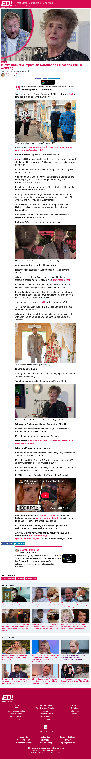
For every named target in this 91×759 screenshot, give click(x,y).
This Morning (16, 714)
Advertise (45, 737)
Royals (74, 705)
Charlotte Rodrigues (14, 74)
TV (16, 708)
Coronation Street (61, 280)
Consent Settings (67, 737)
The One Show (45, 705)
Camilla (42, 302)
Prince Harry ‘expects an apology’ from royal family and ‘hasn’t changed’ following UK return (73, 657)
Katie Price (74, 711)
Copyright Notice (67, 743)
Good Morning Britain (16, 711)
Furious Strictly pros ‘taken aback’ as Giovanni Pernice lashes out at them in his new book (16, 681)
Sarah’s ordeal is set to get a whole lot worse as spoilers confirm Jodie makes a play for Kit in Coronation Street (15, 627)
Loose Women (16, 717)
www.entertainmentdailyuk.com (42, 748)
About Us (23, 737)
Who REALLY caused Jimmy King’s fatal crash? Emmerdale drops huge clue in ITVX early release (74, 605)
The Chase (16, 720)
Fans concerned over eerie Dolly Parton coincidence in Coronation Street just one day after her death (73, 626)
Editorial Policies (23, 743)
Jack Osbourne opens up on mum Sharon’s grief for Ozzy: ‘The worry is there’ (75, 681)
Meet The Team (23, 740)
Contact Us (46, 740)
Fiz (16, 159)
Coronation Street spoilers (48, 518)
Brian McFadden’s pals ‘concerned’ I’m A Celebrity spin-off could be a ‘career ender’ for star (45, 681)
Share (41, 78)
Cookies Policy (45, 743)
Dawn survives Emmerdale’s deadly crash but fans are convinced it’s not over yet (45, 605)
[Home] (6, 4)
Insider (74, 714)
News (16, 705)
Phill (71, 94)
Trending (74, 708)
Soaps (3, 62)
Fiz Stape (20, 578)
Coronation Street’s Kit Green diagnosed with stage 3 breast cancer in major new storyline (13, 605)
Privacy (67, 740)
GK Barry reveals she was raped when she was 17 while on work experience (14, 657)
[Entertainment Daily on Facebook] (45, 727)
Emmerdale (45, 720)
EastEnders (45, 717)
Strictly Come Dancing (45, 708)
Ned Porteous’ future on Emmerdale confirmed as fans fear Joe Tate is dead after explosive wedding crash (45, 626)
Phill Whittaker (31, 578)
